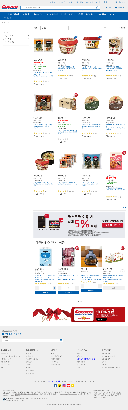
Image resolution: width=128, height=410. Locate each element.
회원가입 (28, 353)
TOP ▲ (123, 208)
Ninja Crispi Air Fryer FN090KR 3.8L (91, 279)
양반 (7, 22)
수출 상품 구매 (55, 365)
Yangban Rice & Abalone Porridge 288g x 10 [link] (43, 185)
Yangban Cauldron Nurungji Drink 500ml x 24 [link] (67, 133)
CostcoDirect (101, 14)
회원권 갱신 (29, 356)
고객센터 (54, 350)
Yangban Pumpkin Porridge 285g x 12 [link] (92, 69)
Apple (112, 14)
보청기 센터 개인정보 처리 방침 (86, 359)
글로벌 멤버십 (30, 373)
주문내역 (28, 367)
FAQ (52, 353)
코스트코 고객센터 (10, 331)
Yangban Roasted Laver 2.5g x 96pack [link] (90, 185)
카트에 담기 (46, 292)
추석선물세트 (7, 18)
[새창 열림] (4, 400)
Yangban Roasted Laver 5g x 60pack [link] (41, 127)
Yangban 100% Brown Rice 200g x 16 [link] (91, 127)
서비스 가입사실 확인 (100, 397)
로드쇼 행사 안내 (81, 365)
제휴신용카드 (30, 370)
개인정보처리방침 (54, 381)
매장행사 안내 (81, 362)
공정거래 (104, 362)
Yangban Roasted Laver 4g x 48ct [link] (67, 184)
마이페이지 (29, 365)
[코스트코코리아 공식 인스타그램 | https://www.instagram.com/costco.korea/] (64, 386)
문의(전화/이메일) (56, 356)
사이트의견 (54, 362)
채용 (2, 367)
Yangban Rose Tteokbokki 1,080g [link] (115, 190)
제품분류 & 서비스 (6, 362)
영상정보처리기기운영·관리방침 (72, 381)
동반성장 (104, 365)
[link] (43, 54)
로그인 (108, 7)
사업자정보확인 (15, 396)
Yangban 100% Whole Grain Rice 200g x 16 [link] (115, 129)
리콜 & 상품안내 (56, 359)
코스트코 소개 (6, 350)
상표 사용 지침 (89, 381)
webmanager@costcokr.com (68, 394)
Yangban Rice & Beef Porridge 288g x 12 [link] (66, 69)
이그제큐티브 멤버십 (32, 359)
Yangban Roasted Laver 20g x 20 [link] (43, 76)
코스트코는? (4, 353)
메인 (3, 22)
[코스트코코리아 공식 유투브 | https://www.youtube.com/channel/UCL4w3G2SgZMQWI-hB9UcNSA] (68, 386)
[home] (10, 7)
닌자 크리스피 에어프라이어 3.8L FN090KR (90, 276)
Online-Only (90, 14)
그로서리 (72, 14)
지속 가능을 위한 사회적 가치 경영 (11, 356)
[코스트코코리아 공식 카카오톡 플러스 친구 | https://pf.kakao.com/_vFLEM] (59, 386)
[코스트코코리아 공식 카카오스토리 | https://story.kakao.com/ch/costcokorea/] (72, 386)
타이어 (63, 14)
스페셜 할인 (27, 14)
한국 (123, 2)
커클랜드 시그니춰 (6, 359)
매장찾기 (6, 336)
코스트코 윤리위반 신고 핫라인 (111, 367)
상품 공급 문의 (106, 353)
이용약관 (44, 381)
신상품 (80, 14)
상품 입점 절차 (106, 359)
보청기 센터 (80, 356)
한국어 (106, 2)
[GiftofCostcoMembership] (79, 321)
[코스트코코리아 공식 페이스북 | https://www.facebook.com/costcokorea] (55, 386)
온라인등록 (29, 362)
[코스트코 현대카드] (79, 237)
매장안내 (79, 353)
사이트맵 (37, 381)
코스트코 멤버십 (32, 350)
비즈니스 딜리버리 (52, 14)
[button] (98, 7)
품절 (114, 288)
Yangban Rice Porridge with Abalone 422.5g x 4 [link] (114, 69)
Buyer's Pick (38, 14)
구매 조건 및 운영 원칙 (108, 356)
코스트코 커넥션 (5, 365)
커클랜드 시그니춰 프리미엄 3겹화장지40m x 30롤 (45, 276)
